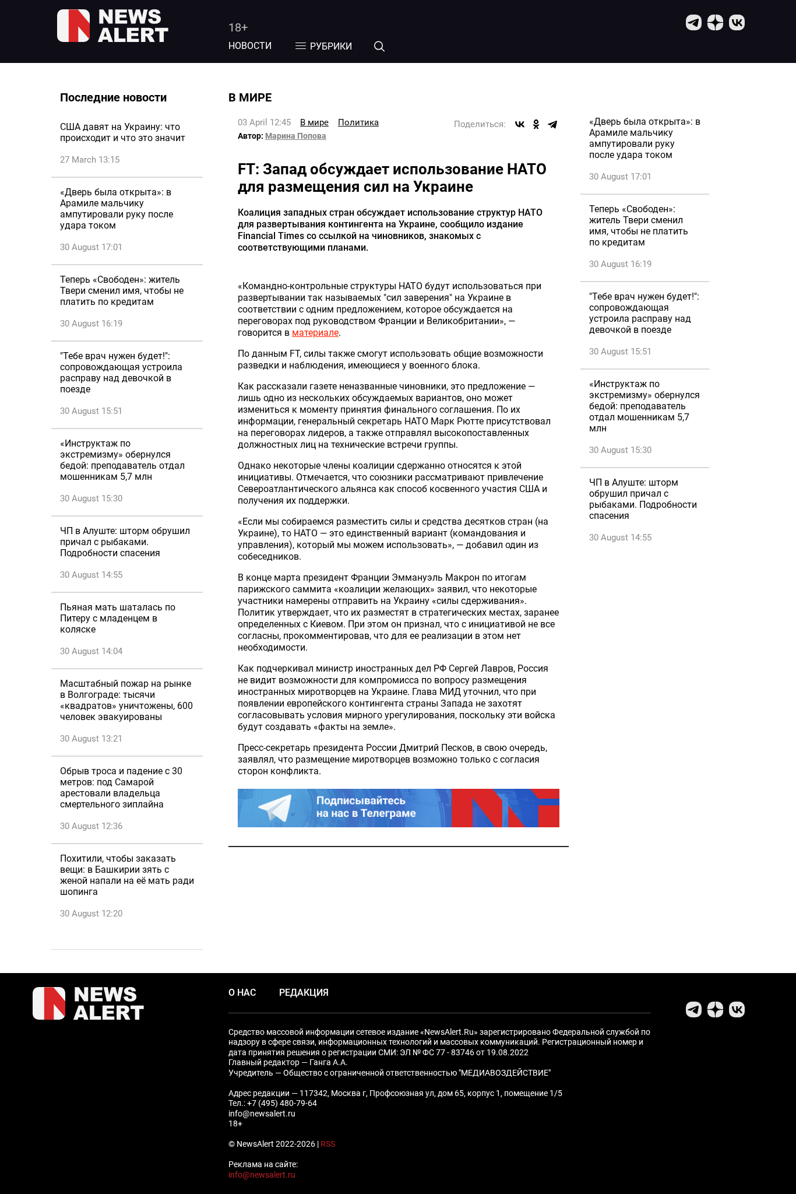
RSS (327, 1144)
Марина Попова (295, 136)
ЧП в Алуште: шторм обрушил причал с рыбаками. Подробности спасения (125, 542)
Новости (250, 45)
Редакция (304, 992)
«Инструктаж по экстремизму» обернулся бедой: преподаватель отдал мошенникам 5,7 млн (122, 460)
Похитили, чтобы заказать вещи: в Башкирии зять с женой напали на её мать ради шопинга (127, 875)
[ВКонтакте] (520, 124)
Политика (358, 122)
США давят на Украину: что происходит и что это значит (122, 132)
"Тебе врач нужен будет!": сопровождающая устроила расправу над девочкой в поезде (121, 372)
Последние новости (113, 97)
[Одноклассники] (536, 124)
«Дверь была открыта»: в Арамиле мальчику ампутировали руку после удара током (116, 209)
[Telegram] (552, 124)
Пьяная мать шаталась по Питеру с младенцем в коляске (117, 618)
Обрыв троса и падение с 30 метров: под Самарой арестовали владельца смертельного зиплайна (121, 787)
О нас (242, 992)
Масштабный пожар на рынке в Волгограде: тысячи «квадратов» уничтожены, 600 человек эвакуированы (126, 700)
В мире (314, 122)
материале (315, 332)
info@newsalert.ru (261, 1174)
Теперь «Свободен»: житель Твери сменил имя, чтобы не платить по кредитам (122, 290)
